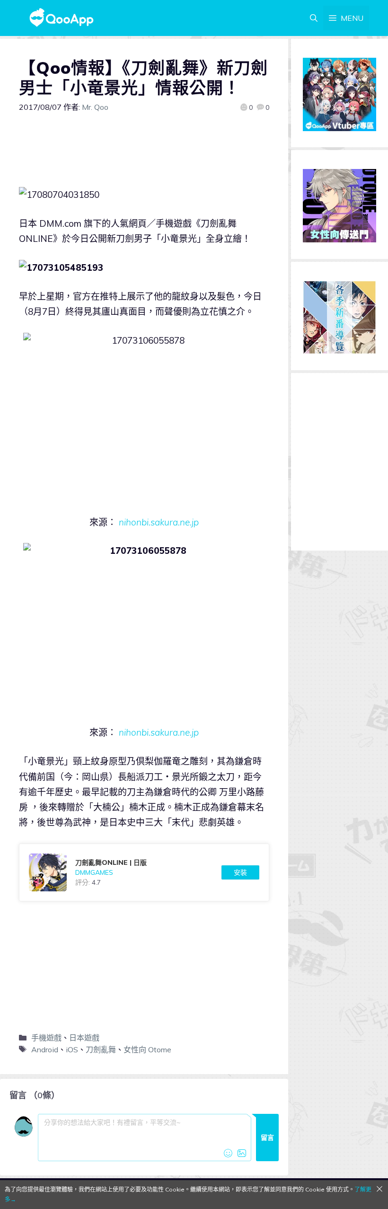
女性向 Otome (147, 1049)
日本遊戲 (84, 1037)
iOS (72, 1049)
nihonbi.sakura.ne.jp (159, 522)
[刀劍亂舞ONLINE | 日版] (144, 872)
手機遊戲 (46, 1037)
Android (44, 1049)
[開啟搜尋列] (313, 18)
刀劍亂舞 (101, 1049)
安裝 (240, 872)
